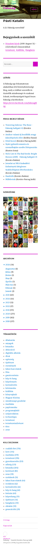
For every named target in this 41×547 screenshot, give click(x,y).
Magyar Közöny (12, 398)
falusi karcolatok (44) (15, 480)
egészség (9, 359)
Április (8, 281)
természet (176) (12, 458)
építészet (9, 362)
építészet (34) (11, 500)
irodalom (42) (11, 484)
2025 (7, 295)
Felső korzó (10, 141)
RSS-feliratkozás (5, 534)
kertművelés (11, 385)
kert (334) (9, 452)
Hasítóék (9, 176)
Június (8, 275)
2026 (7, 265)
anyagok (9, 343)
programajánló (12, 410)
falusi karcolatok (13, 369)
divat (7, 356)
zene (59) (9, 474)
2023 (7, 302)
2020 (7, 314)
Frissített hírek (12, 43)
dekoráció (10, 350)
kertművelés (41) (13, 487)
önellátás (9, 404)
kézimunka (10, 388)
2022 (7, 306)
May (7, 278)
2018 (7, 321)
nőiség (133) (10, 464)
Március (9, 285)
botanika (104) (11, 468)
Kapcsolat (7, 526)
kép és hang (11, 378)
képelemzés (11, 382)
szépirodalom (11, 414)
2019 (7, 317)
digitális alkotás (12, 353)
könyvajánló (11, 394)
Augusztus (10, 269)
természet (10, 50)
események (10, 366)
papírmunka (11, 407)
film (7, 372)
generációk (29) (12, 509)
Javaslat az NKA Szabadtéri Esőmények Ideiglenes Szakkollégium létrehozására (19, 166)
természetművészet (14, 423)
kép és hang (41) (12, 490)
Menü (34, 9)
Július (8, 272)
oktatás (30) (10, 506)
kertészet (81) (11, 471)
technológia (11, 417)
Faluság (9, 8)
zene (7, 430)
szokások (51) (11, 477)
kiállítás (20, 50)
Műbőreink (10, 179)
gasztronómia (11, 375)
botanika (9, 346)
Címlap (6, 520)
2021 (7, 310)
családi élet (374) (13, 448)
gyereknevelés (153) (14, 461)
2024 (7, 299)
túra (7, 426)
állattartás (10, 340)
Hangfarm (30, 50)
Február (9, 288)
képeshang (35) (12, 496)
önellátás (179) (12, 455)
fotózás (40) (10, 493)
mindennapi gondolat (15, 401)
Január (8, 291)
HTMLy (14, 542)
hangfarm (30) (12, 503)
